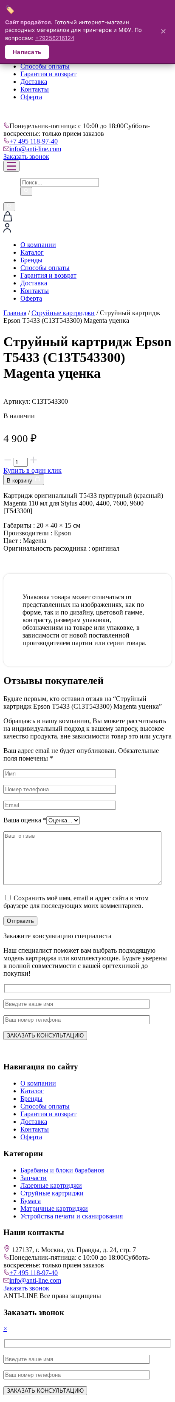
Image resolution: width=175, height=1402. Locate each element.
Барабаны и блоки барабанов (62, 1170)
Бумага (30, 1200)
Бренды (31, 260)
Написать (27, 52)
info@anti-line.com (35, 148)
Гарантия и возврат (48, 74)
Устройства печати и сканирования (71, 1216)
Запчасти (33, 1177)
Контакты (34, 89)
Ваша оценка (24, 820)
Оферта (31, 97)
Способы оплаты (45, 66)
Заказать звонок (26, 156)
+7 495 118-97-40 (33, 141)
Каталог (32, 252)
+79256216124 (54, 37)
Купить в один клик (32, 470)
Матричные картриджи (54, 1208)
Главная (14, 312)
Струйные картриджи (63, 312)
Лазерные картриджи (51, 1185)
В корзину (20, 480)
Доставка (33, 81)
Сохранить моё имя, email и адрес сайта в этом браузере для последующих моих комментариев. (76, 901)
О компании (38, 244)
